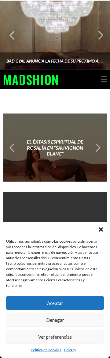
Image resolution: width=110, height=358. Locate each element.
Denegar (55, 320)
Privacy (70, 350)
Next (97, 35)
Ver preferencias (55, 337)
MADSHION (30, 79)
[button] (101, 229)
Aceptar (55, 303)
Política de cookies (46, 350)
